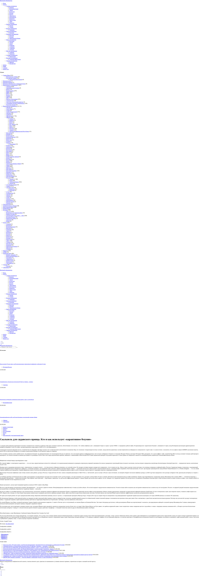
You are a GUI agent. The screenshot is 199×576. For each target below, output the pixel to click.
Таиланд (8, 194)
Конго (11, 123)
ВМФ (4, 66)
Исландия (12, 11)
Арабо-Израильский (11, 111)
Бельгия (11, 7)
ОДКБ (4, 252)
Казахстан (12, 189)
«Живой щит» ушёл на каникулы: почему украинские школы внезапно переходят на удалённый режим (30, 553)
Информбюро (6, 208)
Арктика (8, 113)
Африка (8, 117)
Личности (9, 219)
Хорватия (11, 53)
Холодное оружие (11, 104)
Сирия (8, 186)
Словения (12, 48)
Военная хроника (7, 82)
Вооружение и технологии (10, 85)
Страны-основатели (11, 6)
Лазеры (8, 96)
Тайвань (8, 196)
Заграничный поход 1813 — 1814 (15, 215)
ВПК (7, 93)
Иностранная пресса (8, 207)
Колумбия (9, 159)
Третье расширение (11, 31)
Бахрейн (8, 134)
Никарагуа (9, 172)
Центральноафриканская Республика (19, 131)
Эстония (11, 49)
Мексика (8, 168)
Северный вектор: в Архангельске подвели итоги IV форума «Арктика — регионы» (16, 381)
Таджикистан (9, 193)
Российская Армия (11, 78)
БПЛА (5, 65)
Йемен (8, 155)
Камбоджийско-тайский (12, 156)
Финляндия (12, 63)
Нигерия (11, 128)
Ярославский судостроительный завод (13, 435)
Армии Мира (6, 75)
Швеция (11, 62)
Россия (8, 177)
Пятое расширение (11, 39)
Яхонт (4, 429)
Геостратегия (6, 204)
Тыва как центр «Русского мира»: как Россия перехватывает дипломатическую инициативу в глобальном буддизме (33, 544)
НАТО (5, 4)
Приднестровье (10, 176)
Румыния (11, 45)
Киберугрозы (9, 260)
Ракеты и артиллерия (11, 99)
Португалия (12, 20)
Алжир (8, 110)
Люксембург (12, 16)
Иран (7, 154)
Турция (11, 27)
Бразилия (8, 138)
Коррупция (9, 262)
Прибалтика (9, 175)
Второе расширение (11, 28)
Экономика (6, 267)
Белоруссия (9, 135)
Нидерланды (12, 17)
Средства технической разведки (14, 102)
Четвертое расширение (12, 34)
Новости (5, 250)
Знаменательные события (10, 205)
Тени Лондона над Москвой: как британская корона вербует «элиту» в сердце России (17, 399)
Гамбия (11, 118)
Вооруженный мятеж (11, 256)
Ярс (4, 434)
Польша (11, 37)
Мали (10, 125)
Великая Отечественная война (14, 212)
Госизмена (9, 257)
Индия (8, 148)
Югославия (12, 144)
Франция (11, 23)
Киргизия (11, 190)
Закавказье (9, 147)
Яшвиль (5, 428)
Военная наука (7, 81)
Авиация (8, 86)
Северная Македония (15, 59)
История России (10, 217)
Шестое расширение (11, 51)
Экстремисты (9, 263)
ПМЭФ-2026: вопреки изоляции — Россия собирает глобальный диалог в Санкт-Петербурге (27, 557)
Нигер (11, 127)
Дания (11, 10)
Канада (11, 14)
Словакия (11, 46)
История (5, 210)
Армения (8, 114)
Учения (5, 264)
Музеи (8, 221)
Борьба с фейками (11, 255)
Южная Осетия (10, 201)
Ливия (8, 166)
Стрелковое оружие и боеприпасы (15, 103)
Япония (8, 203)
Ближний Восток (10, 137)
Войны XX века (10, 214)
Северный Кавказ (14, 182)
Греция (11, 25)
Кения (11, 121)
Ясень (4, 432)
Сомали (5, 68)
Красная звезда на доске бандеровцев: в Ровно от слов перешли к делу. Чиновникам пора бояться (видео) (31, 550)
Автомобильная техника (12, 88)
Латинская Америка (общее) (13, 163)
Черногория (12, 56)
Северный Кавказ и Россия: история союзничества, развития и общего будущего (24, 551)
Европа (8, 142)
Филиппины (9, 200)
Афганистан (9, 116)
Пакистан (8, 173)
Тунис (7, 197)
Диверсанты (9, 259)
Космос (8, 95)
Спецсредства (10, 100)
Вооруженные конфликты (10, 106)
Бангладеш (9, 132)
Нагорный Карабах (11, 170)
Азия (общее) (9, 109)
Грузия (8, 141)
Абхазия (8, 107)
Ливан (8, 165)
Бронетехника (10, 90)
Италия (11, 13)
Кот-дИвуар (12, 124)
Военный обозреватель (6, 0)
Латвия (11, 42)
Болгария (11, 41)
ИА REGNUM (10, 523)
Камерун (11, 120)
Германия (11, 30)
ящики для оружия (8, 427)
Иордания (9, 151)
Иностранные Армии (12, 76)
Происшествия (7, 253)
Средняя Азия (10, 187)
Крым (10, 180)
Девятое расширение (11, 60)
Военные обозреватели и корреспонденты (14, 83)
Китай (8, 158)
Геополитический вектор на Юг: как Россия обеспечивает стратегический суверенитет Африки (18, 417)
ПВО (7, 97)
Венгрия (11, 35)
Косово (8, 162)
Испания (11, 32)
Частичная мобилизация (15, 79)
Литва (11, 44)
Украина (8, 198)
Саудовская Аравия (11, 184)
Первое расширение (11, 24)
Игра (4, 3)
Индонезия (9, 149)
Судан (7, 191)
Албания (11, 52)
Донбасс (11, 179)
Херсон (11, 183)
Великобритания (13, 9)
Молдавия (9, 169)
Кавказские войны (11, 218)
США (10, 21)
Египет (8, 145)
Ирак (7, 152)
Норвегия (11, 18)
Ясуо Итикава (7, 431)
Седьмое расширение (11, 55)
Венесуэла (6, 69)
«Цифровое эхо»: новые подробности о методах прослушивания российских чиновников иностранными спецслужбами (35, 556)
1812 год (8, 211)
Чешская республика (14, 38)
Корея (7, 161)
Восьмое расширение (11, 58)
